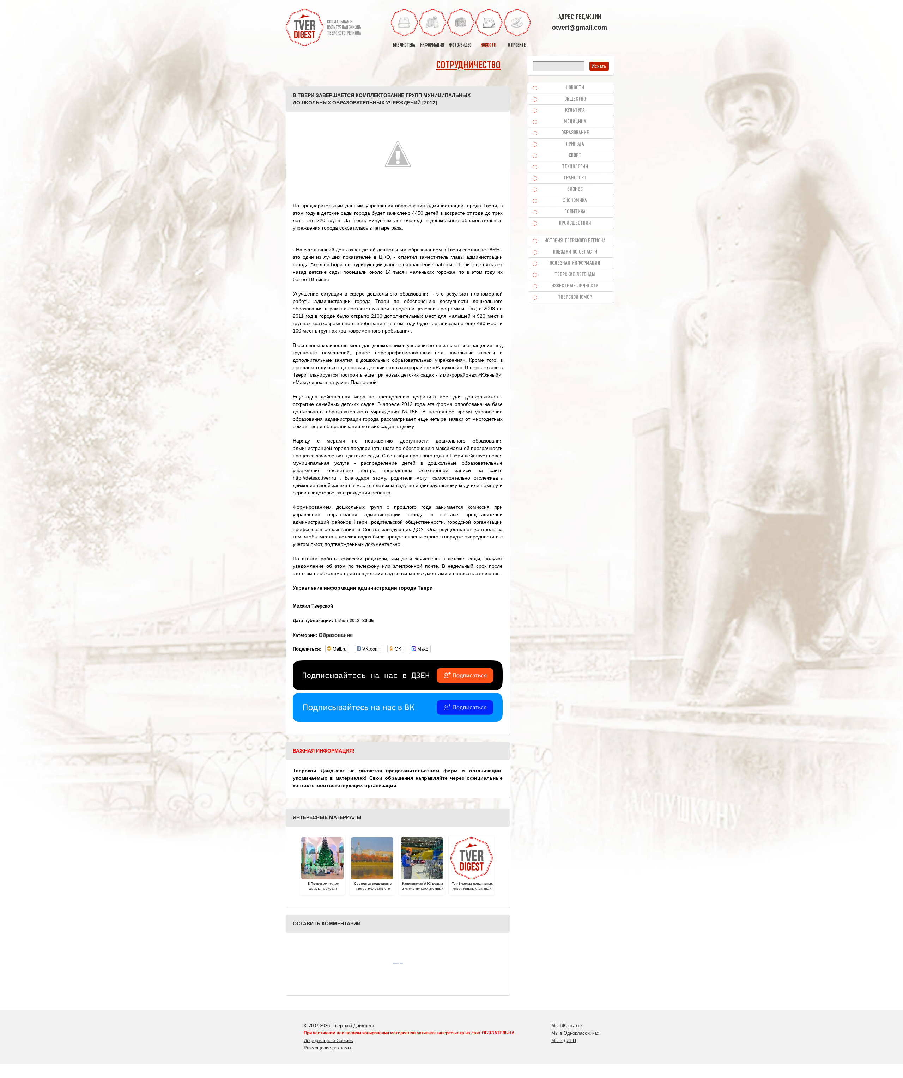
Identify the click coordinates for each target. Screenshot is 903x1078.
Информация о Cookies (328, 1040)
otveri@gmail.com (579, 27)
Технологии (575, 166)
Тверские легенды (574, 274)
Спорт (575, 155)
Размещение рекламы (327, 1047)
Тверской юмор (575, 297)
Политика (575, 211)
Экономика (575, 200)
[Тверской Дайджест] (304, 28)
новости (488, 45)
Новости (575, 87)
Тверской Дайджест (354, 1025)
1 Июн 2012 (346, 620)
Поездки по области (575, 252)
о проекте (517, 45)
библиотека (404, 45)
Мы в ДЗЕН (563, 1040)
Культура (575, 110)
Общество (575, 99)
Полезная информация (575, 263)
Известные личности (575, 286)
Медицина (575, 121)
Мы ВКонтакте (566, 1025)
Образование (336, 635)
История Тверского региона (575, 240)
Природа (575, 144)
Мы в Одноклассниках (575, 1033)
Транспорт (575, 178)
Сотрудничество (468, 66)
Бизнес (575, 189)
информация (432, 45)
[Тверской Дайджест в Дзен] (398, 689)
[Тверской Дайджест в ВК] (398, 720)
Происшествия (575, 223)
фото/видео (460, 45)
